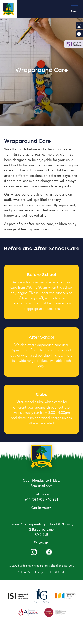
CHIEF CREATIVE (54, 572)
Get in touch (41, 507)
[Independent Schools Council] (65, 595)
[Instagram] (34, 551)
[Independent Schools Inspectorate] (18, 595)
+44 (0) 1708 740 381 (41, 499)
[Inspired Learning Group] (41, 595)
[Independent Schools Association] (28, 612)
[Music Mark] (55, 612)
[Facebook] (49, 551)
